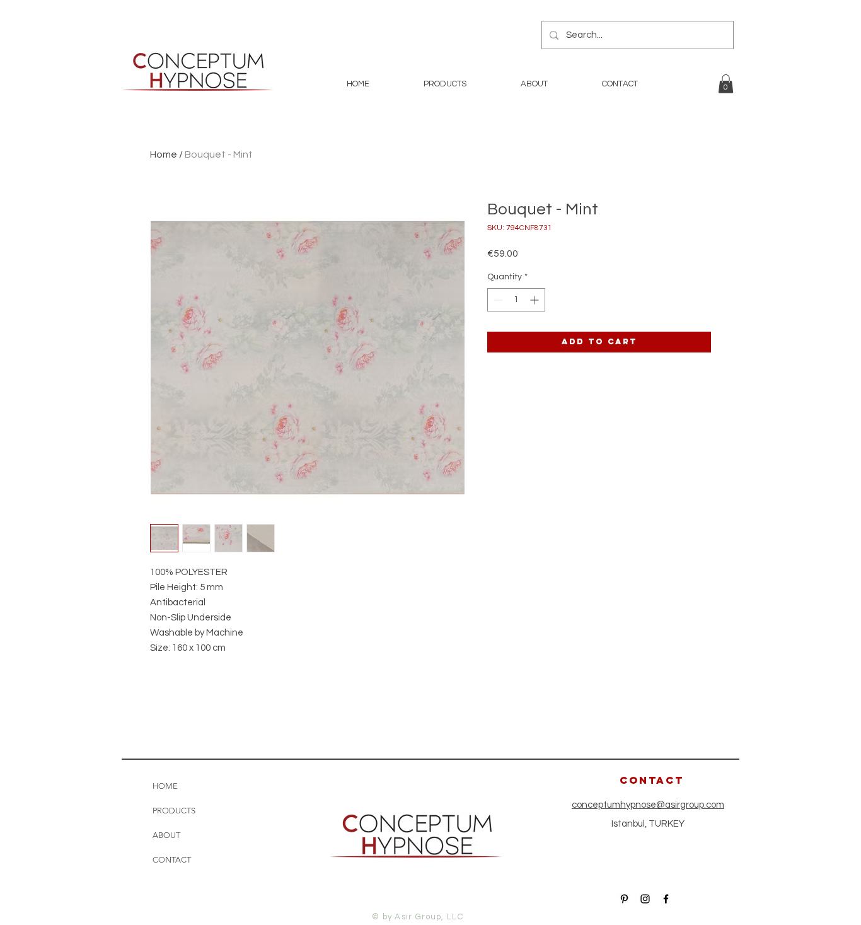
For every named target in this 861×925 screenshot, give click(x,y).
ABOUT (166, 835)
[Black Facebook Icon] (666, 899)
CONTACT (172, 859)
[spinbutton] (516, 300)
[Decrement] (497, 300)
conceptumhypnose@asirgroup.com (648, 805)
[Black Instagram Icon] (645, 899)
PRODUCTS (174, 810)
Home (163, 154)
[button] (726, 83)
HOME (165, 786)
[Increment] (535, 300)
